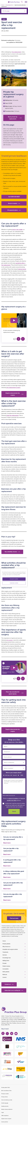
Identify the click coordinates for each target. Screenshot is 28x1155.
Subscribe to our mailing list (12, 990)
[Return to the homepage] (13, 2)
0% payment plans (12, 210)
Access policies (4, 1121)
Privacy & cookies (5, 1093)
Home (2, 5)
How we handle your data (6, 1100)
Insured (15, 775)
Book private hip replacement (12, 118)
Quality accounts (4, 1106)
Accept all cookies (14, 579)
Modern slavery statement (6, 1109)
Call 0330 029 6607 (14, 197)
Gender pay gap (4, 1103)
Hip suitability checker (11, 552)
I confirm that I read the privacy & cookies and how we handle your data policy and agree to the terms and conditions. (15, 805)
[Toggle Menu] (26, 2)
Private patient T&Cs (5, 1087)
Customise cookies (14, 583)
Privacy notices (4, 1096)
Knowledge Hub (9, 5)
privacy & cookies (13, 798)
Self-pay (7, 775)
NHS (22, 775)
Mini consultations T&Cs (6, 1090)
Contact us (8, 984)
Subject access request (6, 1118)
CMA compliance (4, 1115)
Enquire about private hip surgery (13, 394)
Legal (2, 1112)
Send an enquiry (12, 203)
